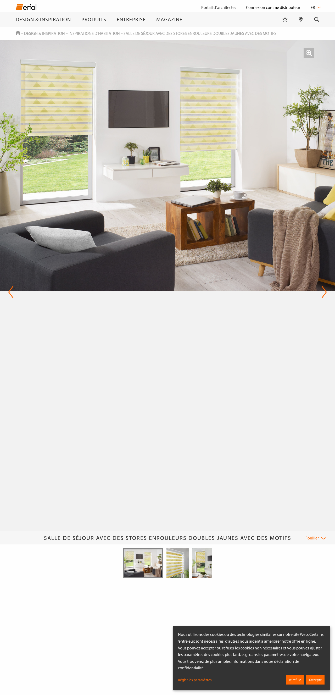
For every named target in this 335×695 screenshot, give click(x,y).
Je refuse (295, 679)
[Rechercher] (317, 19)
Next (322, 292)
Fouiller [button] (312, 537)
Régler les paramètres (195, 679)
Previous (10, 292)
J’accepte (315, 679)
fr (313, 7)
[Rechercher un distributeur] (301, 19)
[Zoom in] (309, 53)
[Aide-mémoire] (285, 19)
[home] (26, 8)
